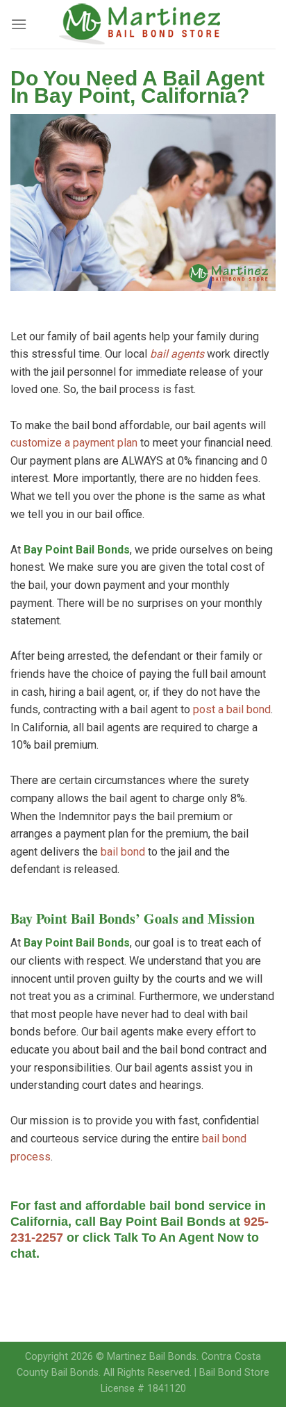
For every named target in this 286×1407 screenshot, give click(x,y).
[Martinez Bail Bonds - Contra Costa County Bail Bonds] (143, 24)
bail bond (123, 851)
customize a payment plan (73, 442)
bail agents (177, 353)
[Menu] (18, 24)
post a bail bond (232, 709)
